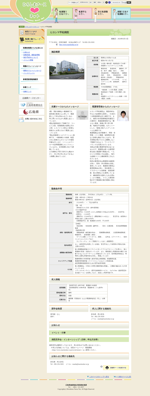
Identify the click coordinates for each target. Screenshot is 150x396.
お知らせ (26, 52)
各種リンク (27, 91)
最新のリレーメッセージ (32, 70)
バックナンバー (29, 73)
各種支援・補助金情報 (31, 55)
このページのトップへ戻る (99, 377)
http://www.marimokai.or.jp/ (68, 44)
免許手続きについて (30, 57)
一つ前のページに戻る (124, 377)
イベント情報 (28, 60)
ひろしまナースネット (32, 27)
